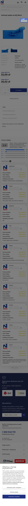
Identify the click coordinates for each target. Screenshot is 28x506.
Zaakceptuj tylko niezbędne (14, 487)
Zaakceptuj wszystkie (14, 496)
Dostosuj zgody (14, 492)
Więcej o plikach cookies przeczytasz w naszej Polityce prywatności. (13, 483)
